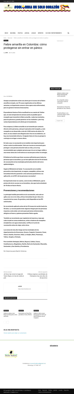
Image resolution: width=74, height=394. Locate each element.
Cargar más (60, 120)
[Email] (29, 57)
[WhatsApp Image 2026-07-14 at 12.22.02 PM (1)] (63, 19)
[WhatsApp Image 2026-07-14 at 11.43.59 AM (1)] (46, 19)
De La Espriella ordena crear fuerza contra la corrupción (62, 101)
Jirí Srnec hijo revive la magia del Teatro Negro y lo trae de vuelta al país (14, 276)
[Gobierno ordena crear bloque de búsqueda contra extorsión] (10, 306)
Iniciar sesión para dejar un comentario (15, 333)
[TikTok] (67, 1)
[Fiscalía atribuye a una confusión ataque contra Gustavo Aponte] (53, 114)
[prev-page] (5, 322)
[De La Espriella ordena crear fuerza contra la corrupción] (53, 101)
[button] (68, 33)
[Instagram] (64, 1)
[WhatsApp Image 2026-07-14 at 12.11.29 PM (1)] (28, 19)
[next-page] (7, 322)
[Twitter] (69, 1)
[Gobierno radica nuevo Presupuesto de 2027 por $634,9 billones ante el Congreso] (40, 306)
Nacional (10, 38)
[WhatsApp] (25, 57)
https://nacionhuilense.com (24, 289)
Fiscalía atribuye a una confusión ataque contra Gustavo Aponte (63, 114)
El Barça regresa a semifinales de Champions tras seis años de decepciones (37, 276)
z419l (6, 52)
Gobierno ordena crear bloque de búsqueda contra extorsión (10, 315)
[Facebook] (62, 1)
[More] (37, 57)
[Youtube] (67, 351)
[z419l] (11, 287)
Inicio (5, 38)
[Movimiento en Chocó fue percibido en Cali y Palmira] (25, 306)
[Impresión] (33, 57)
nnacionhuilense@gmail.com (38, 363)
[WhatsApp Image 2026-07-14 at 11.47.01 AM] (11, 19)
